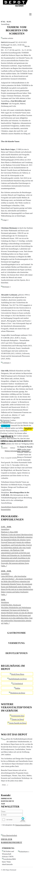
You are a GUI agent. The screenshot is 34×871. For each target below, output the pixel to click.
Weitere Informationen (12, 451)
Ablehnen (12, 448)
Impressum (25, 451)
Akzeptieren (4, 448)
